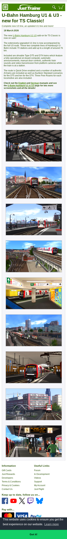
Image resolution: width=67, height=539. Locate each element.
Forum (37, 470)
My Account (39, 485)
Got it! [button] (33, 534)
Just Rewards (8, 474)
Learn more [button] (51, 524)
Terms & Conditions (11, 481)
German (35, 83)
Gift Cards (6, 470)
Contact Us (7, 489)
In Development (41, 474)
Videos (37, 478)
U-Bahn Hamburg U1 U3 (25, 35)
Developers (7, 478)
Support (38, 481)
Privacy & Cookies (10, 485)
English (22, 83)
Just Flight (39, 489)
